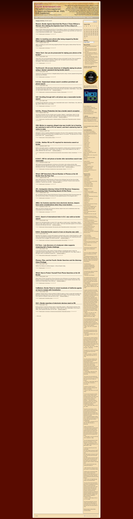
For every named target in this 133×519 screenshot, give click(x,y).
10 (86, 31)
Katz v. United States (88, 405)
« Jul (85, 38)
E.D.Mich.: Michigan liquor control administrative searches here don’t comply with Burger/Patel (91, 57)
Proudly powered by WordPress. (91, 515)
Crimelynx (86, 193)
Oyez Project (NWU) (88, 182)
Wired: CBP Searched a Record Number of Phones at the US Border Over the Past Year (57, 175)
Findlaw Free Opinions (88, 168)
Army (94, 155)
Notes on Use (89, 17)
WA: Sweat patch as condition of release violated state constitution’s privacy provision (91, 54)
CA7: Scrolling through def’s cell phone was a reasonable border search (58, 98)
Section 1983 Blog (87, 245)
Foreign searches (48, 137)
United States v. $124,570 (89, 436)
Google (92, 191)
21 (95, 33)
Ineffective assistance (57, 119)
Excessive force (53, 169)
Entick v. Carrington (88, 354)
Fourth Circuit (86, 138)
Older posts (38, 316)
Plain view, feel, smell (57, 226)
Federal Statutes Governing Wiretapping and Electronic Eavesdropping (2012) (89, 227)
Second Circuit (87, 136)
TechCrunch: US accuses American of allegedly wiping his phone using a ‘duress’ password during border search (59, 69)
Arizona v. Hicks (88, 390)
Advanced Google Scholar (89, 162)
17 (86, 33)
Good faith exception (49, 119)
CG (85, 156)
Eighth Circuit (86, 143)
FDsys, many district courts (89, 152)
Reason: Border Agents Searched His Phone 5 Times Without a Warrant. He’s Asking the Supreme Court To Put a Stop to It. (58, 25)
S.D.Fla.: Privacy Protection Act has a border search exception (58, 111)
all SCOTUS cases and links (45, 17)
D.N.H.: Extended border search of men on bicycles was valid (57, 232)
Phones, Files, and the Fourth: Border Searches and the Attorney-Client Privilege (59, 261)
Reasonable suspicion (72, 119)
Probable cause (65, 119)
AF (95, 155)
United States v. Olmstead (89, 421)
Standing (78, 119)
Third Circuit (86, 137)
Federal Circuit (87, 150)
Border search (42, 34)
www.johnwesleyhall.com (88, 113)
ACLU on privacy (87, 235)
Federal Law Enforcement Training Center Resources (90, 204)
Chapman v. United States (89, 381)
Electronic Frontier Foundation (90, 237)
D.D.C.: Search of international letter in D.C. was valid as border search (58, 218)
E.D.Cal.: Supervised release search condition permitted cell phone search (57, 83)
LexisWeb (85, 165)
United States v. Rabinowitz (90, 371)
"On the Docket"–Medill (88, 183)
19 (91, 33)
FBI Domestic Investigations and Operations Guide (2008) (90, 207)
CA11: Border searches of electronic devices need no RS (56, 303)
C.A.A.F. (91, 155)
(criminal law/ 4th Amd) (90, 196)
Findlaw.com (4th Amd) (88, 198)
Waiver (53, 137)
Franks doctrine (54, 255)
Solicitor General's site (88, 178)
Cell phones (47, 34)
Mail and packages (48, 226)
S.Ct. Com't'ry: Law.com (88, 186)
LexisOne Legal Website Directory (90, 192)
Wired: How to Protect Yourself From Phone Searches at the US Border (58, 274)
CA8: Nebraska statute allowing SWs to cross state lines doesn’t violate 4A (91, 50)
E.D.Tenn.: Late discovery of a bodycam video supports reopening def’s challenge (55, 246)
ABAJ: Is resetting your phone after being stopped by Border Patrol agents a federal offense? (57, 40)
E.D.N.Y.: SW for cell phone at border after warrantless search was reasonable (59, 160)
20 (93, 33)
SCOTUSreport (87, 180)
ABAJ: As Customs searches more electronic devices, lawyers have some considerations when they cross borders (57, 204)
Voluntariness (74, 152)
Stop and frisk (64, 240)
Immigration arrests (48, 298)
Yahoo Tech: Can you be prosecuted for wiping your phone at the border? (58, 54)
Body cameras (42, 255)
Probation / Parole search (61, 92)
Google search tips (87, 163)
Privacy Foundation (87, 236)
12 (91, 31)
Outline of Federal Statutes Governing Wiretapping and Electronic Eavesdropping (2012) (91, 224)
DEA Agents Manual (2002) (89, 208)
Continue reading (58, 32)
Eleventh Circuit (87, 147)
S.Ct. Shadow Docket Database (90, 132)
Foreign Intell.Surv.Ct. (88, 151)
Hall (48, 27)
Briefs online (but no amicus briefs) (90, 181)
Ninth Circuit (86, 145)
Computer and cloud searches (51, 92)
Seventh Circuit (87, 142)
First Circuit (86, 135)
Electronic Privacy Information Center (91, 241)
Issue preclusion (65, 152)
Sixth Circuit (86, 141)
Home (36, 17)
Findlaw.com (86, 197)
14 (95, 31)
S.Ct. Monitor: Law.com (88, 185)
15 (97, 31)
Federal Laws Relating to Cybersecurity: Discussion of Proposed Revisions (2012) (91, 231)
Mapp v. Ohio (87, 326)
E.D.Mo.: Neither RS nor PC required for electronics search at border (57, 143)
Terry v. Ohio (87, 346)
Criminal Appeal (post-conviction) (90, 242)
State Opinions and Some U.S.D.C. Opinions (62, 17)
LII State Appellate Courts (88, 166)
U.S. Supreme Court (87, 131)
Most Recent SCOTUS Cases (79, 17)
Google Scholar (87, 161)
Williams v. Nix (87, 312)
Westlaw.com (86, 200)
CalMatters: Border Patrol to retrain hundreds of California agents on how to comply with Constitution (59, 289)
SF (87, 156)
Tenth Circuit (86, 146)
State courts (86, 157)
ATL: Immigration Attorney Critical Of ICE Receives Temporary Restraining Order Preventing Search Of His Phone (57, 190)
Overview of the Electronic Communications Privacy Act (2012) (90, 220)
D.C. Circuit (86, 148)
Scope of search (73, 226)
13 (93, 31)
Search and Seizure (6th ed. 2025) (90, 112)
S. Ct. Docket (86, 177)
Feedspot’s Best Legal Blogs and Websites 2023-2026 (90, 67)
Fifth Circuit (86, 140)
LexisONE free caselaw (88, 167)
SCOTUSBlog (86, 176)
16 (84, 33)
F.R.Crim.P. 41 (86, 201)
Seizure (70, 152)
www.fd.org (86, 202)
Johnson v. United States (89, 497)
